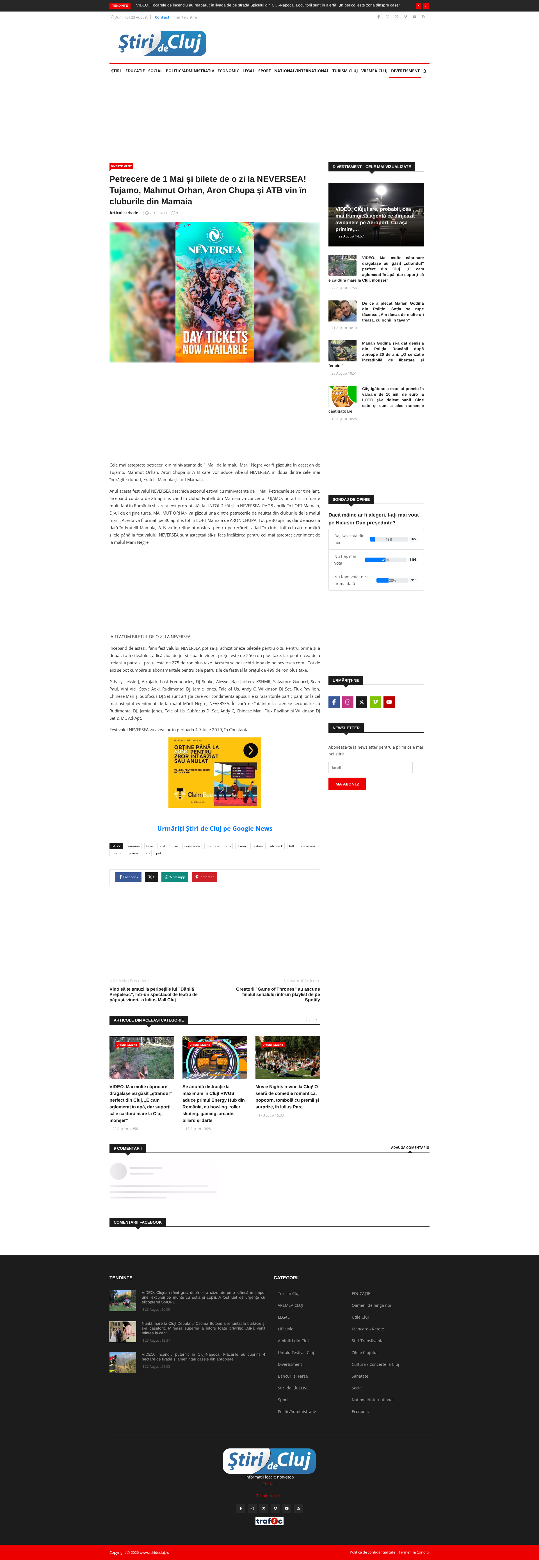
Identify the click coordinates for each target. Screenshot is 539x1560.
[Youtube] (415, 17)
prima (133, 853)
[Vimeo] (406, 17)
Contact (162, 17)
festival (258, 846)
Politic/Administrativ (190, 70)
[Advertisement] (327, 43)
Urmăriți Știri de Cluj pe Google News (215, 828)
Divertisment (405, 70)
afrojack (276, 846)
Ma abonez (347, 784)
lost (162, 846)
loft (291, 846)
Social (155, 70)
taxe (149, 846)
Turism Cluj (345, 70)
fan (147, 853)
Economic (228, 70)
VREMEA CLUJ (374, 70)
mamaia (212, 846)
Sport (264, 70)
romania (133, 846)
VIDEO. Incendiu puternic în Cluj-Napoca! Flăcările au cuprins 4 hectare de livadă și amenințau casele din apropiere (203, 1356)
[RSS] (423, 17)
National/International (301, 70)
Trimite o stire (185, 17)
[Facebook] (379, 17)
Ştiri (116, 70)
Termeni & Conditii (414, 1552)
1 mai (241, 846)
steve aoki (308, 846)
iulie (175, 846)
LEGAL (249, 70)
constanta (192, 846)
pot (158, 853)
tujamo (116, 853)
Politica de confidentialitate (372, 1552)
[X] (397, 17)
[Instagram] (388, 17)
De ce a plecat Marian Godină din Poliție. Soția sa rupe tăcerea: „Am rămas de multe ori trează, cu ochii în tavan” (393, 311)
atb (228, 846)
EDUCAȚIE (136, 70)
